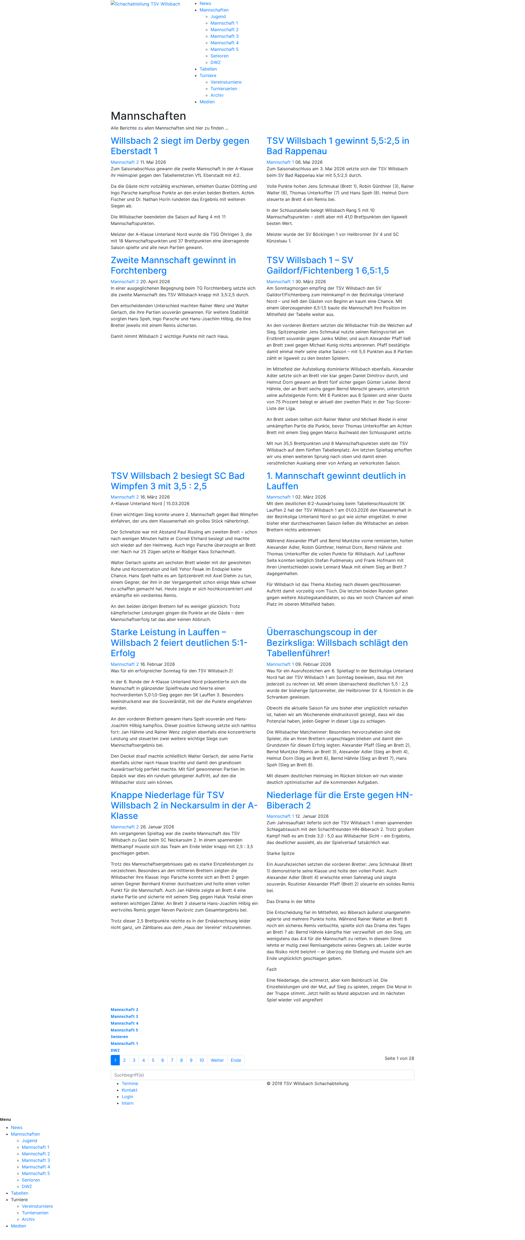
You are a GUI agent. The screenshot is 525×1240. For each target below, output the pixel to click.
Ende (236, 1060)
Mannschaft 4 (225, 42)
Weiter (217, 1060)
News (205, 3)
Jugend (218, 16)
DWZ (216, 62)
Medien (207, 101)
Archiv (217, 95)
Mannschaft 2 (225, 29)
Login (127, 1096)
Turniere (208, 75)
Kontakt (130, 1090)
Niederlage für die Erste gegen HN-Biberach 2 (340, 800)
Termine (130, 1083)
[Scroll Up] (1, 1236)
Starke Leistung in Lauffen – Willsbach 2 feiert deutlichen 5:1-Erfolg (179, 642)
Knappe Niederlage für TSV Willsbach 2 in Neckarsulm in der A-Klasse (184, 805)
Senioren (220, 55)
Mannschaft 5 (225, 49)
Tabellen (208, 69)
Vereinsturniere (226, 82)
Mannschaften (214, 10)
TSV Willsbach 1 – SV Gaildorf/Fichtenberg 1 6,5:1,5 (328, 265)
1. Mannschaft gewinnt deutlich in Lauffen (336, 480)
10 (201, 1060)
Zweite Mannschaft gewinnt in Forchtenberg (173, 265)
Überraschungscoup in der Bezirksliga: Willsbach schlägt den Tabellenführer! (337, 642)
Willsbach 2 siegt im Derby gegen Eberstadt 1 (180, 145)
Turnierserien (224, 88)
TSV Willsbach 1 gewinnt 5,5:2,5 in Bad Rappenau (338, 145)
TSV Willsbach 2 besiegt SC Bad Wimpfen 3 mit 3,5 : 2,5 (178, 480)
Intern (127, 1103)
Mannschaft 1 (224, 23)
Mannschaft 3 (225, 36)
